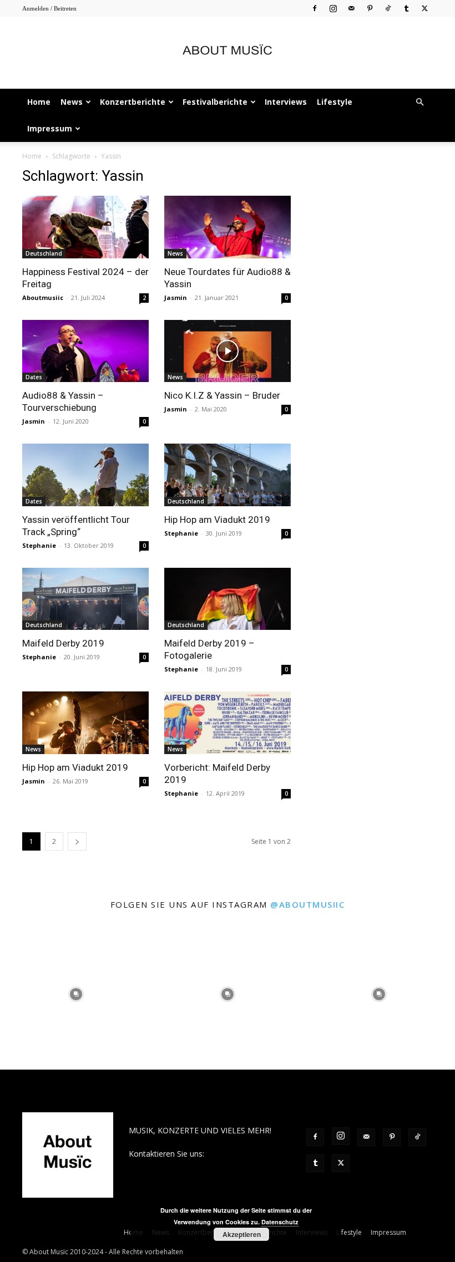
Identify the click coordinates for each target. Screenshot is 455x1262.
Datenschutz (280, 1222)
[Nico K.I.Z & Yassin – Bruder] (227, 351)
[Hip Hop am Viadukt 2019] (227, 475)
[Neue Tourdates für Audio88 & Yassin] (227, 227)
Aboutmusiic (42, 297)
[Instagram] (333, 8)
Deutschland (44, 253)
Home (38, 101)
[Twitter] (424, 8)
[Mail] (351, 8)
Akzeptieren (242, 1234)
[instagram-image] (75, 994)
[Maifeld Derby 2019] (85, 599)
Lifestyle (334, 101)
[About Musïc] (227, 53)
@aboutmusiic (307, 904)
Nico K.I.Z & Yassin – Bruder (222, 395)
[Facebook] (314, 8)
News (71, 101)
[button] (419, 102)
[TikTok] (388, 8)
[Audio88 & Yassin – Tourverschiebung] (85, 351)
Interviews (286, 101)
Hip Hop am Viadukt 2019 (217, 519)
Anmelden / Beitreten (49, 8)
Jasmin (175, 297)
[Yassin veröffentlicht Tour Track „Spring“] (85, 475)
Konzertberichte (132, 101)
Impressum (49, 128)
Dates (34, 377)
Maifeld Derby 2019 (63, 643)
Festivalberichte (215, 101)
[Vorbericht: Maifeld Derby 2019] (227, 722)
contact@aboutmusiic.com (177, 1165)
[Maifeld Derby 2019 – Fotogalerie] (227, 599)
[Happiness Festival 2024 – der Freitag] (85, 227)
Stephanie (39, 545)
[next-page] (77, 841)
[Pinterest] (369, 8)
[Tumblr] (406, 8)
